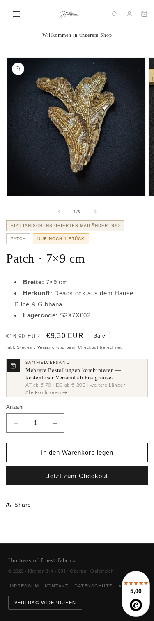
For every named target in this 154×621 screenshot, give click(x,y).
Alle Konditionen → (46, 392)
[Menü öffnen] (16, 14)
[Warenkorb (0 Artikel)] (144, 14)
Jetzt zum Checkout (77, 475)
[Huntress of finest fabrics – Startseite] (68, 14)
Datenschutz (93, 585)
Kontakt (57, 585)
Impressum (23, 585)
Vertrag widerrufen (45, 602)
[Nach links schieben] (59, 211)
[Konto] (129, 14)
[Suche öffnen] (114, 14)
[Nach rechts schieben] (95, 211)
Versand (46, 347)
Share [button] (22, 504)
